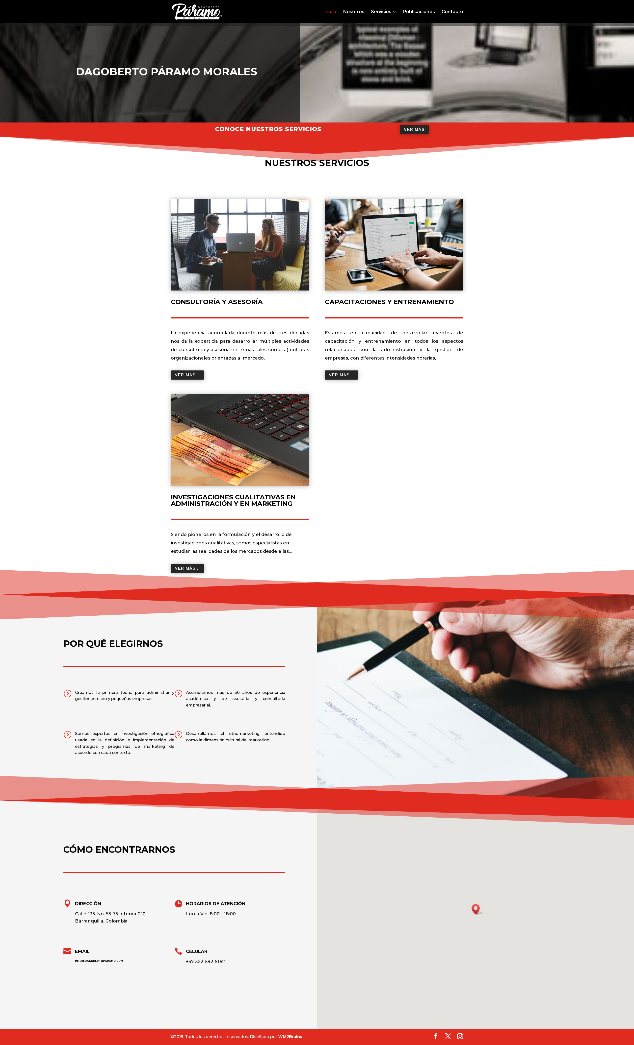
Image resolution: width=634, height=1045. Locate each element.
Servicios (381, 12)
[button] (477, 909)
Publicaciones (419, 12)
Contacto (452, 12)
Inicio (330, 12)
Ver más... (187, 375)
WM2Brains (290, 1036)
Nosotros (353, 12)
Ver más (414, 129)
